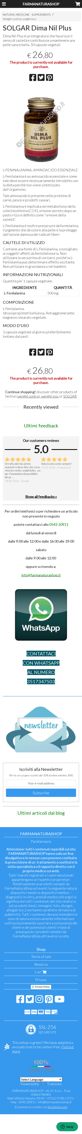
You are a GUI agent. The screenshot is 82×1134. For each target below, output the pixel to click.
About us (41, 964)
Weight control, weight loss (19, 19)
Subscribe (41, 792)
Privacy (41, 980)
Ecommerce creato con (41, 1107)
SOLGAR (70, 396)
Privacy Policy (42, 986)
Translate (54, 1084)
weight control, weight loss (38, 396)
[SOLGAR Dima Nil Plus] (41, 126)
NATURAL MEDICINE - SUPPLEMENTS (27, 14)
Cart (38, 972)
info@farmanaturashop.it (54, 1102)
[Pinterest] (49, 1001)
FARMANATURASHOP (41, 4)
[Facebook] (20, 1001)
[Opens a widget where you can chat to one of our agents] (67, 1127)
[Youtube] (60, 1001)
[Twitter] (30, 1001)
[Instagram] (39, 1001)
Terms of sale (41, 956)
